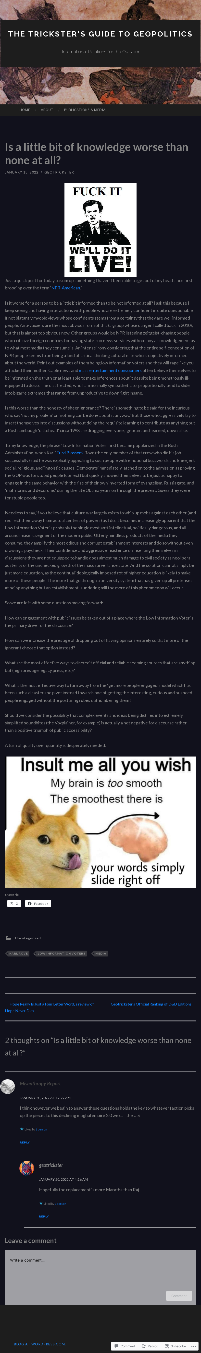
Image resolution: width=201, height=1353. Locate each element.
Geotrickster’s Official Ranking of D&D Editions (153, 1004)
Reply (25, 1142)
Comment (179, 1296)
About (47, 110)
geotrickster (59, 172)
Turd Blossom (69, 452)
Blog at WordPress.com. (40, 1344)
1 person (41, 1129)
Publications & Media (85, 110)
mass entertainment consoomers (110, 370)
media (100, 953)
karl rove (18, 953)
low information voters (61, 953)
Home (25, 110)
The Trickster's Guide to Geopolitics (100, 34)
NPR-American (65, 287)
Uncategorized (28, 938)
